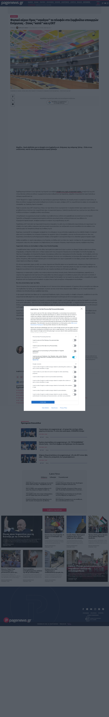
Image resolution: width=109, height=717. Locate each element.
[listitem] (54, 336)
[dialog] (54, 358)
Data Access (54, 407)
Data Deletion (45, 407)
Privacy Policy (63, 407)
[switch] (74, 340)
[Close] (82, 309)
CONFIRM (43, 402)
